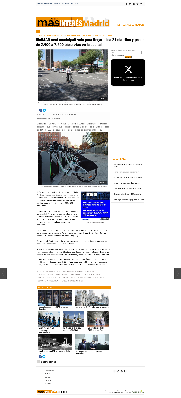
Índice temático (112, 391)
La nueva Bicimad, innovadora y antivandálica (46, 330)
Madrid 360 (41, 278)
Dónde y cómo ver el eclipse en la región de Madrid (128, 165)
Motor (139, 24)
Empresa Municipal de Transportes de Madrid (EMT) (79, 271)
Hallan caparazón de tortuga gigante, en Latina (129, 200)
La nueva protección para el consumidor (127, 183)
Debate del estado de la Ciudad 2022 (72, 281)
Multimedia (48, 383)
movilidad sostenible (84, 278)
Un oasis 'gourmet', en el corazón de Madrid (128, 177)
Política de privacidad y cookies (117, 392)
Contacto (47, 377)
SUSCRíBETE (65, 3)
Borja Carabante (76, 274)
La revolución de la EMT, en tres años (96, 329)
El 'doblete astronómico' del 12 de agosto (127, 194)
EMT (59, 278)
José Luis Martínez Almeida (91, 274)
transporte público (69, 278)
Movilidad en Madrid (99, 278)
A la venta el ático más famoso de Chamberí (128, 189)
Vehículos (65, 274)
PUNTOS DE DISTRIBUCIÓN (44, 3)
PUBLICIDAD (74, 3)
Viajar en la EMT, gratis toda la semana (92, 307)
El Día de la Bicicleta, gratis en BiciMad (72, 329)
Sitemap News (120, 391)
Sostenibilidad (51, 278)
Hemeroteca (48, 380)
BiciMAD (40, 281)
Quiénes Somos (49, 370)
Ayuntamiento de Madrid (46, 274)
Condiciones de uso (121, 55)
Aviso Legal (128, 392)
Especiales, (125, 24)
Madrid (58, 274)
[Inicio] (38, 31)
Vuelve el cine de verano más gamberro (127, 172)
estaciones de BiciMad (52, 281)
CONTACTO (57, 3)
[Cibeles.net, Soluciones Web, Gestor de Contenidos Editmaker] (138, 392)
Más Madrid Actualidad (53, 271)
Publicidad (48, 374)
